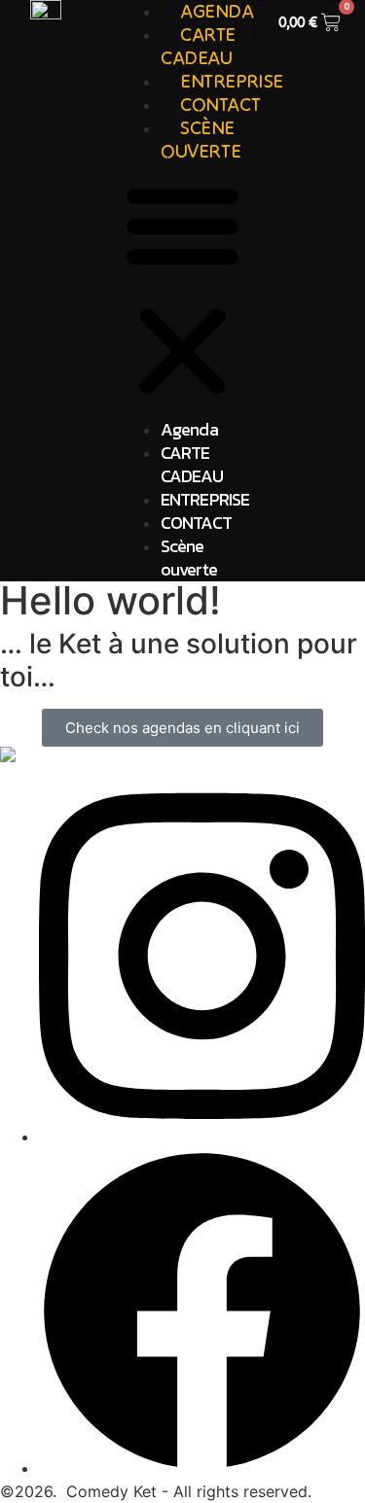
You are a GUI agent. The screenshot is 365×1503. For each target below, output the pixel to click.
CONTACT (196, 522)
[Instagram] (202, 1136)
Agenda (189, 429)
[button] (182, 290)
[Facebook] (202, 1468)
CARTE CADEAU (192, 464)
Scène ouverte (200, 138)
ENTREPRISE (205, 499)
